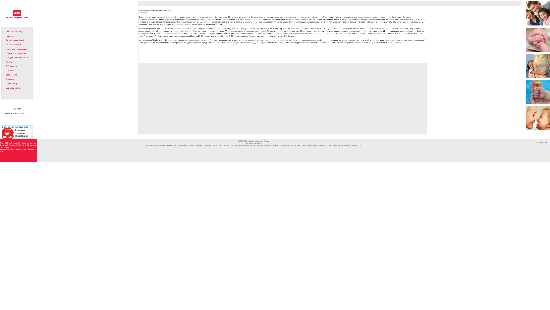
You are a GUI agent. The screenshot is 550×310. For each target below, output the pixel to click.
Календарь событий (15, 40)
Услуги (9, 62)
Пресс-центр (11, 84)
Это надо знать (13, 88)
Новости (9, 36)
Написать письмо (14, 95)
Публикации (11, 66)
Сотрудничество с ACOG (17, 58)
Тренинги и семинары (16, 53)
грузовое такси (155, 24)
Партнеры (10, 70)
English (25, 95)
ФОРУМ (17, 108)
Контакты (10, 79)
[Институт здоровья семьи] (17, 18)
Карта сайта (19, 95)
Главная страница (14, 32)
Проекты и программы (16, 49)
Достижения (11, 75)
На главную (8, 95)
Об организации (13, 44)
